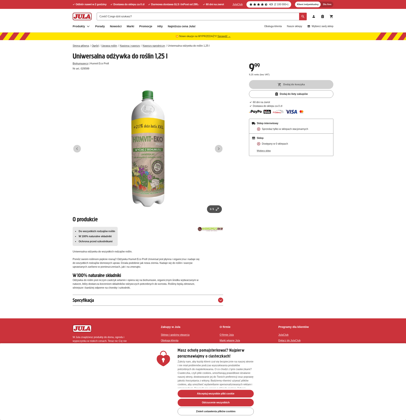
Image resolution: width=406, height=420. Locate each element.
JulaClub (237, 4)
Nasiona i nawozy (130, 45)
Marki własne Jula (230, 340)
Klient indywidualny (308, 4)
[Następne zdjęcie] (219, 149)
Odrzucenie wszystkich (216, 402)
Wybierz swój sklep (322, 26)
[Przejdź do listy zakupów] (322, 16)
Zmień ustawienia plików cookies (216, 411)
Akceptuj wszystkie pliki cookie (215, 393)
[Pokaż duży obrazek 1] (148, 149)
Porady (100, 26)
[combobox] (202, 16)
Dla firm (327, 4)
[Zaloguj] (314, 16)
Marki (130, 26)
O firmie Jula (227, 334)
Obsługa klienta (273, 26)
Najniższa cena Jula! (182, 26)
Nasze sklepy (294, 26)
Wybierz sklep (264, 150)
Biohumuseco (80, 63)
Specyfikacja (83, 300)
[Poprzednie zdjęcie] (77, 149)
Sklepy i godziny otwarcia (175, 334)
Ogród (95, 45)
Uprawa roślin (109, 45)
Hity (160, 26)
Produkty (79, 26)
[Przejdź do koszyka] (331, 16)
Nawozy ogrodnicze (154, 45)
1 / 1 (212, 209)
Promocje (145, 26)
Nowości (116, 26)
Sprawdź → (224, 36)
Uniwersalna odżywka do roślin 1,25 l (189, 45)
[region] (203, 381)
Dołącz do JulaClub (289, 340)
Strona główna (81, 45)
